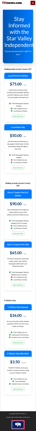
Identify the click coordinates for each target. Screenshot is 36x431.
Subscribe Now (18, 116)
